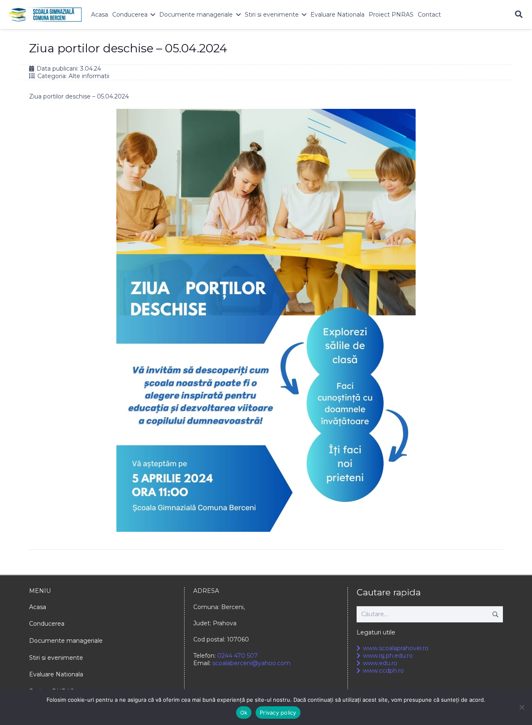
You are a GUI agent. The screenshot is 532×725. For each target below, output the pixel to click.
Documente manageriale (66, 640)
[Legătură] (45, 14)
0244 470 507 (237, 655)
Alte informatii (89, 76)
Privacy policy (278, 712)
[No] (521, 707)
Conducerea (46, 623)
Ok (244, 712)
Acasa (37, 607)
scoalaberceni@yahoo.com (251, 663)
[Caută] (518, 14)
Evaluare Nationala (56, 674)
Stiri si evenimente (56, 657)
